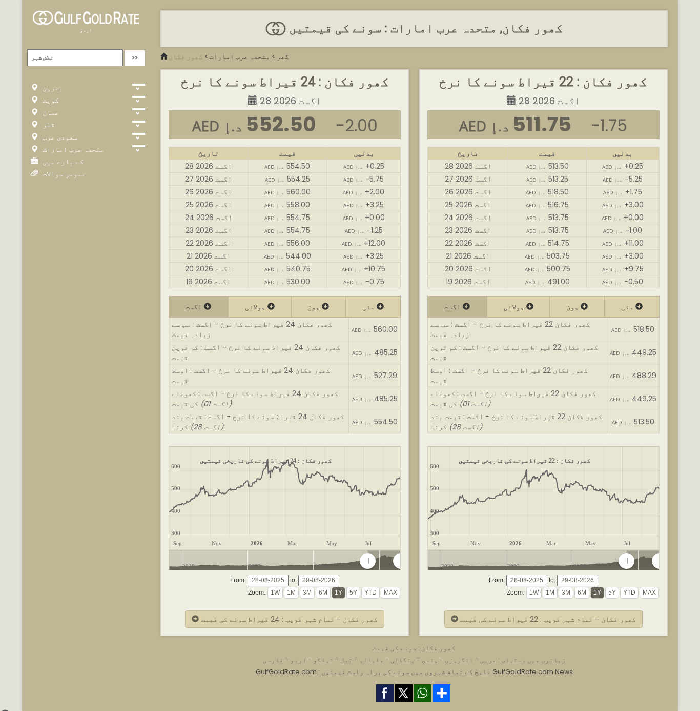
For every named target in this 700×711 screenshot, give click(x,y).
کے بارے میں (62, 161)
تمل (346, 660)
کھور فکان (186, 56)
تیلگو (323, 660)
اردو (86, 30)
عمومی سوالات (63, 174)
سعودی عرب (58, 137)
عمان (49, 112)
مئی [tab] (369, 307)
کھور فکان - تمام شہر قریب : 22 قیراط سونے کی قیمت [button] (547, 619)
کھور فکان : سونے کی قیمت (414, 648)
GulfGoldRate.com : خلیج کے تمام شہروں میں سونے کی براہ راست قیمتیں (373, 671)
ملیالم (371, 660)
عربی (488, 660)
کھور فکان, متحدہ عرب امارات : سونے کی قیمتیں (424, 28)
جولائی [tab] (256, 307)
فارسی (273, 660)
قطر (47, 125)
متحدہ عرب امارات (72, 149)
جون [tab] (314, 307)
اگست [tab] (195, 307)
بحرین (51, 88)
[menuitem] (384, 561)
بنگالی (402, 660)
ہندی (430, 660)
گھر (283, 56)
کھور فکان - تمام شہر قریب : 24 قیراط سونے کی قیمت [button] (288, 619)
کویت (49, 100)
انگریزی (459, 660)
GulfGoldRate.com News (532, 671)
